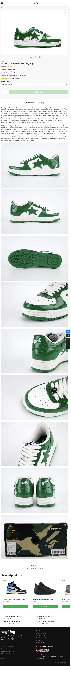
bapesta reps (33, 568)
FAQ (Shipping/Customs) (8, 651)
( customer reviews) (16, 78)
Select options (16, 606)
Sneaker (40, 568)
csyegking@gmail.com (12, 638)
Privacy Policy (5, 653)
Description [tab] (30, 103)
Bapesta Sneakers (10, 8)
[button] (67, 3)
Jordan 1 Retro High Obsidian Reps (14, 599)
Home (3, 8)
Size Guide (39, 631)
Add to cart (39, 92)
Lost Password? (41, 638)
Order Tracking (40, 635)
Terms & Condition (7, 646)
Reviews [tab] (40, 103)
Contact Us (4, 656)
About (3, 658)
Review (3, 649)
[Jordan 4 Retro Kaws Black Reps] (45, 588)
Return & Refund (41, 633)
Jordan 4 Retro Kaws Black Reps (43, 599)
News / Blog (40, 642)
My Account (39, 640)
